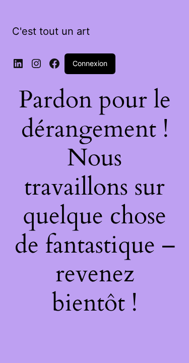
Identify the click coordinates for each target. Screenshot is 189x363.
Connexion (90, 63)
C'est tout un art (51, 31)
